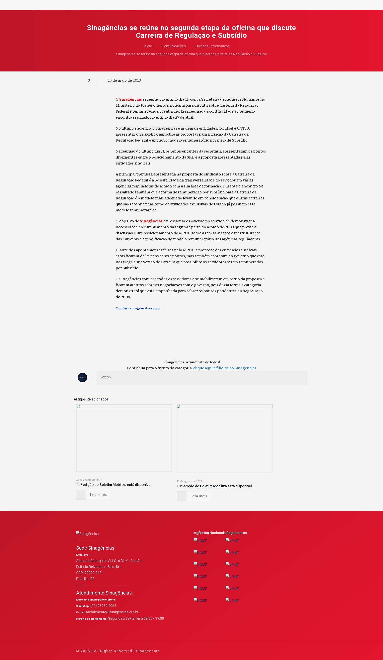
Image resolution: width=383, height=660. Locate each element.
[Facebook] (265, 651)
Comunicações (174, 46)
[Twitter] (271, 651)
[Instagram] (287, 651)
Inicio (147, 46)
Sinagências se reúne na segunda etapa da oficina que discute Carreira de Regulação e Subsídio (191, 54)
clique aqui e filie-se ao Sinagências (224, 368)
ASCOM (106, 377)
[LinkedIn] (281, 651)
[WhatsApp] (260, 651)
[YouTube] (276, 651)
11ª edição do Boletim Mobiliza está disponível (113, 485)
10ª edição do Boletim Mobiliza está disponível (214, 486)
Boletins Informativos (213, 46)
